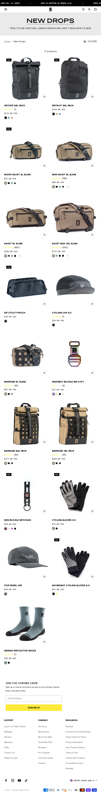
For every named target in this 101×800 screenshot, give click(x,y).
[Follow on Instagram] (12, 780)
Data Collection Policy (76, 737)
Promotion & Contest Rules (78, 732)
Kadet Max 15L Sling (64, 243)
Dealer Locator (11, 758)
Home (7, 41)
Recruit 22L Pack (63, 105)
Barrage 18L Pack (63, 451)
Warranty (8, 742)
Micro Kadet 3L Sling (17, 174)
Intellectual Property (75, 758)
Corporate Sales (45, 758)
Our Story (42, 726)
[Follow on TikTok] (26, 780)
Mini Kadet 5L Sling (64, 174)
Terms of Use (72, 753)
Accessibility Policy (75, 763)
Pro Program (44, 753)
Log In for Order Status (15, 726)
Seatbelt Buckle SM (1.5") (68, 381)
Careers (41, 763)
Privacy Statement (74, 742)
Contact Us (9, 753)
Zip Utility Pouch (14, 312)
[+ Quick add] (44, 96)
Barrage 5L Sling (15, 381)
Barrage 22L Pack (15, 451)
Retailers (42, 747)
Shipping (8, 732)
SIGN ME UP (34, 707)
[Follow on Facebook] (6, 780)
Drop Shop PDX (45, 742)
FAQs (6, 747)
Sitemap (69, 768)
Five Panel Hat (13, 585)
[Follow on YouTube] (19, 780)
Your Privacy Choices (75, 747)
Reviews (69, 726)
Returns (8, 737)
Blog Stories (44, 732)
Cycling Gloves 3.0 (64, 520)
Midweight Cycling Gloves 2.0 (71, 585)
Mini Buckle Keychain (17, 520)
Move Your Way (45, 737)
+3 (67, 255)
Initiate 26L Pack (14, 105)
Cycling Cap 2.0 (62, 312)
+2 (67, 187)
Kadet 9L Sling (13, 243)
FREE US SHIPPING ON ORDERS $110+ (53, 3)
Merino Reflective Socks (20, 650)
